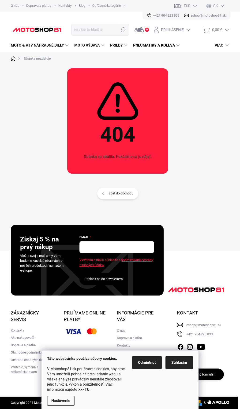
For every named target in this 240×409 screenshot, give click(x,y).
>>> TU (84, 389)
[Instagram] (189, 346)
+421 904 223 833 (199, 334)
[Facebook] (180, 346)
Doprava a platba (38, 5)
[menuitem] (40, 45)
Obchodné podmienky (26, 352)
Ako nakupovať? (22, 338)
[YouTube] (201, 346)
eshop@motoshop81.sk (203, 325)
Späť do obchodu (121, 193)
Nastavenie (60, 400)
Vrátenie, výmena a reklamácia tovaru (24, 369)
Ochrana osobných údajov (30, 360)
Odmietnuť (147, 362)
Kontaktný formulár (200, 374)
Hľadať (123, 30)
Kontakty (65, 5)
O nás (15, 5)
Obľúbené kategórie (106, 5)
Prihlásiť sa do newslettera (103, 279)
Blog (82, 5)
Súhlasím (179, 362)
